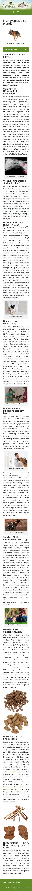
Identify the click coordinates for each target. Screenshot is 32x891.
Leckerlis (14, 685)
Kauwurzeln (18, 787)
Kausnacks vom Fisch (10, 789)
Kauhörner (6, 787)
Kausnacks (17, 680)
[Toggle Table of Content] (25, 49)
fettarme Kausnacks (14, 772)
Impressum (25, 888)
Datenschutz (16, 888)
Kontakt (8, 888)
